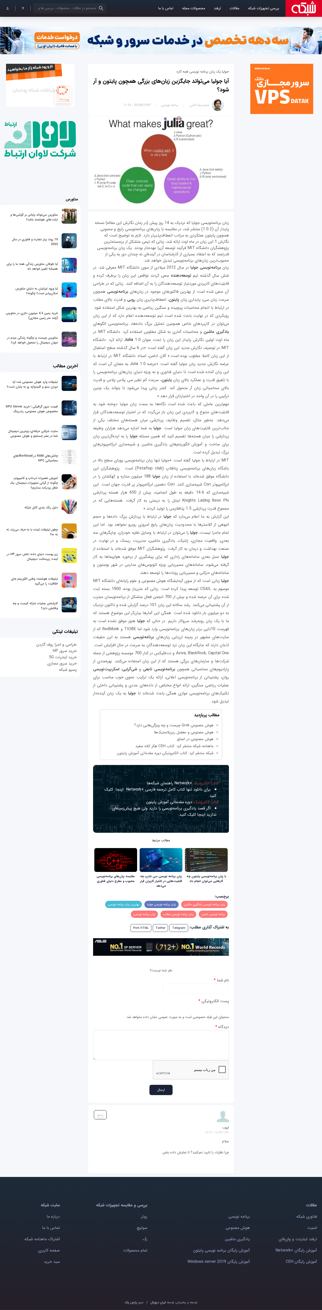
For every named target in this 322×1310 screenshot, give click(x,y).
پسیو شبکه (68, 670)
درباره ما (53, 1216)
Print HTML (141, 928)
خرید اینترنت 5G (63, 657)
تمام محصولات (135, 1250)
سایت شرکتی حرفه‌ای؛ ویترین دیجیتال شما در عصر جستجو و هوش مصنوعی (33, 433)
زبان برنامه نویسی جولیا (161, 904)
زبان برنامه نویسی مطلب (178, 914)
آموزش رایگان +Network (296, 1250)
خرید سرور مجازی (62, 663)
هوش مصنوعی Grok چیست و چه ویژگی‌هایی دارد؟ (174, 725)
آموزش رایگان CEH (301, 1262)
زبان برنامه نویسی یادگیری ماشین (204, 904)
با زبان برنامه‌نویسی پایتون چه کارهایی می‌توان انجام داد (206, 878)
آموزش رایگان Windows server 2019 (218, 1262)
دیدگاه (222, 1027)
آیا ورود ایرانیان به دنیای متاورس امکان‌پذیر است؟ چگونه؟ (36, 291)
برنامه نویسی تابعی (213, 914)
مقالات (234, 8)
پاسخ (100, 1115)
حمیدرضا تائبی (199, 105)
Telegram (178, 928)
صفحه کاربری (49, 1250)
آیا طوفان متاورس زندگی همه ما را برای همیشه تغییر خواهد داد (32, 266)
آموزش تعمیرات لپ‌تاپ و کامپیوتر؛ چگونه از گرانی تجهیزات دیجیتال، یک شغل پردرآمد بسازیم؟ (34, 483)
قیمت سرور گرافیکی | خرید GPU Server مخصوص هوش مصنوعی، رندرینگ (32, 409)
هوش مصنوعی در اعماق (195, 739)
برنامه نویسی (169, 105)
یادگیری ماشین (237, 1239)
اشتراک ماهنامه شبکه (42, 1239)
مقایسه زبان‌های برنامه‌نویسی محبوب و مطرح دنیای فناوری (116, 878)
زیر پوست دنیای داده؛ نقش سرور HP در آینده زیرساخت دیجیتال (32, 556)
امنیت (312, 1228)
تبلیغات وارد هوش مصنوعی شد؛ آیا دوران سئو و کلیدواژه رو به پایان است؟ (32, 384)
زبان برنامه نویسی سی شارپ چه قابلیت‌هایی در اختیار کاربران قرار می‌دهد (161, 881)
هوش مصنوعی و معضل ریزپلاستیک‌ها (184, 732)
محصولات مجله (193, 8)
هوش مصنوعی (238, 1228)
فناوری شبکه (306, 1216)
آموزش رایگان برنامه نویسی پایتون (221, 1250)
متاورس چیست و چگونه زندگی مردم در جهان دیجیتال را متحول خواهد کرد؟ (32, 340)
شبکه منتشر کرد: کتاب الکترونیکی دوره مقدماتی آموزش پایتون (165, 753)
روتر (144, 1216)
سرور (134, 1302)
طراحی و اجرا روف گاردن (56, 644)
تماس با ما (165, 8)
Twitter (160, 928)
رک (145, 1239)
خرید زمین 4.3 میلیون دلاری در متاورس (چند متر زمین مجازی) (32, 315)
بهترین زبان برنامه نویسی (123, 904)
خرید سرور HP (65, 651)
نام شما (221, 980)
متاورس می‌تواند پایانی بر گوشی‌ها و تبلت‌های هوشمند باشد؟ (34, 217)
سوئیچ (142, 1228)
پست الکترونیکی (213, 1001)
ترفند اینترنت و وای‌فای (298, 1239)
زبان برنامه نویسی (144, 914)
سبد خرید (52, 1262)
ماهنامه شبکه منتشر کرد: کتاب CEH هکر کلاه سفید (174, 746)
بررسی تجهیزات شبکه (263, 8)
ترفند (217, 8)
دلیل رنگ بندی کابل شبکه (41, 507)
